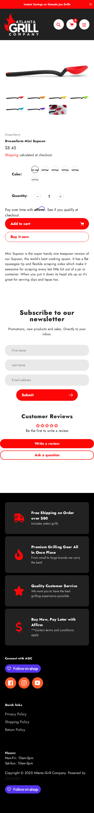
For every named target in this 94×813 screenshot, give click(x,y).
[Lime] (65, 169)
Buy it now (19, 236)
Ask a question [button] (47, 455)
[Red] (35, 169)
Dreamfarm (12, 134)
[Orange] (45, 169)
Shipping (11, 155)
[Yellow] (55, 169)
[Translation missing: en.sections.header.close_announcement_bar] (90, 4)
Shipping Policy (17, 722)
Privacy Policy (15, 714)
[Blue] (75, 169)
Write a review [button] (47, 443)
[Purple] (35, 179)
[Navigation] (84, 24)
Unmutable (13, 777)
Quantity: (19, 195)
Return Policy (15, 729)
